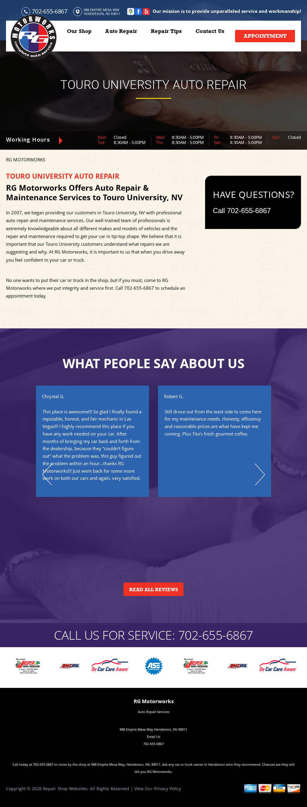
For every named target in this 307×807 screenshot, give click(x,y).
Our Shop (79, 31)
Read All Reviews (153, 590)
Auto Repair (121, 31)
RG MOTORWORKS (25, 160)
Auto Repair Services (153, 711)
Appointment (265, 36)
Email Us (153, 736)
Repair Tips (166, 31)
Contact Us (209, 31)
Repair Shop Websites (65, 788)
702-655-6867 (49, 11)
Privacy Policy (167, 788)
